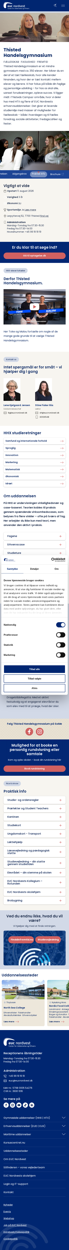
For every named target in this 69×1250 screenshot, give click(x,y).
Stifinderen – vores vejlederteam (24, 1167)
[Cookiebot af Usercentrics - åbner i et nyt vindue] (51, 560)
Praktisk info (38, 173)
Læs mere (30, 209)
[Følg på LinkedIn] (31, 1105)
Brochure (55, 174)
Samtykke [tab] (12, 568)
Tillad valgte (34, 678)
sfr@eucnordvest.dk (49, 413)
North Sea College (14, 1007)
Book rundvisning (34, 768)
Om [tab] (57, 568)
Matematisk (12, 469)
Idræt (8, 483)
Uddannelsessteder (16, 1151)
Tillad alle (34, 669)
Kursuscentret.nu (14, 1142)
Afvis (34, 688)
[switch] (60, 634)
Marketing (11, 462)
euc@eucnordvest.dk (21, 1080)
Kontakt (9, 1192)
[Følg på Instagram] (12, 1105)
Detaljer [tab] (34, 568)
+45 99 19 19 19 (17, 1076)
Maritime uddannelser (17, 1134)
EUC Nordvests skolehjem (20, 1176)
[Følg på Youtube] (19, 1105)
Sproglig (10, 448)
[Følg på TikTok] (25, 1105)
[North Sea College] (23, 1003)
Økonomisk (12, 476)
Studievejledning (48, 939)
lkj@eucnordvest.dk (17, 413)
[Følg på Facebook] (6, 1105)
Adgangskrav (19, 173)
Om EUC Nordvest (15, 1159)
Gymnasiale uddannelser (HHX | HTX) (27, 1118)
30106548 (44, 417)
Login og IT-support (16, 1184)
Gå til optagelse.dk (34, 255)
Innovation (11, 455)
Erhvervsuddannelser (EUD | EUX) (24, 1126)
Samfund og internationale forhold (26, 440)
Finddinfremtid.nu (22, 939)
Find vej (44, 216)
